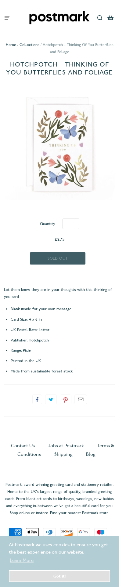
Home (11, 44)
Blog (91, 454)
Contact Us (23, 445)
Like (37, 399)
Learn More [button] (22, 560)
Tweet (51, 399)
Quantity (47, 223)
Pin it (65, 399)
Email (80, 399)
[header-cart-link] (110, 18)
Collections (29, 44)
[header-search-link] (100, 18)
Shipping (63, 454)
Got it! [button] (59, 576)
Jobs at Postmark (66, 445)
